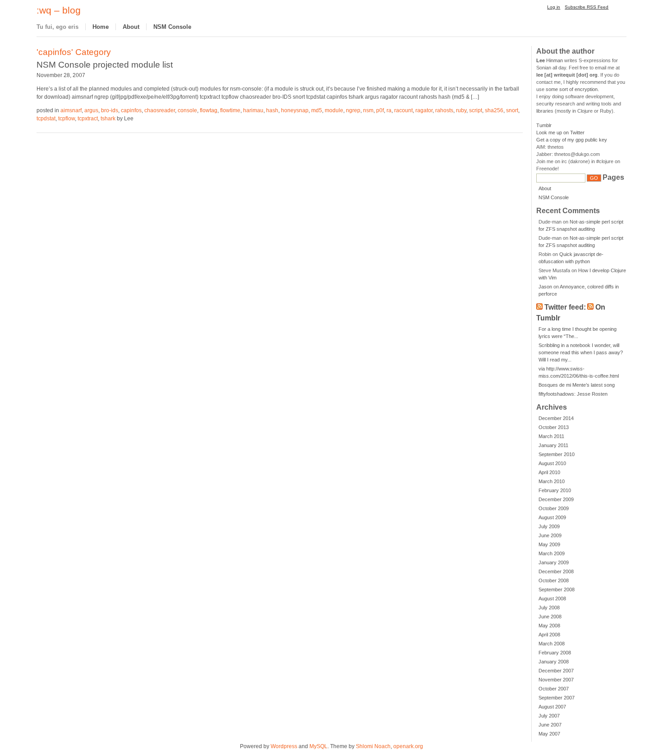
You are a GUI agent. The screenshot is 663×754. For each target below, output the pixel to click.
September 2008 (557, 589)
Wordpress (284, 746)
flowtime (230, 110)
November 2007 (556, 679)
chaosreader (159, 110)
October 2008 (554, 580)
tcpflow (66, 118)
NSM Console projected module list (105, 64)
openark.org (408, 746)
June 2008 (550, 616)
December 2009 (556, 499)
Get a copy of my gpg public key (571, 139)
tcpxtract (88, 118)
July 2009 (549, 526)
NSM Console (172, 26)
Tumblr (544, 125)
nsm (368, 110)
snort (512, 110)
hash (272, 110)
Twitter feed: (565, 307)
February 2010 (555, 490)
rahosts (444, 110)
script (475, 110)
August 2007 (552, 706)
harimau (253, 110)
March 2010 (552, 481)
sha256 (494, 110)
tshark (108, 118)
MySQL (318, 746)
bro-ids (109, 110)
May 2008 (549, 625)
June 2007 (550, 724)
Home (100, 26)
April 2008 (549, 634)
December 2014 (556, 418)
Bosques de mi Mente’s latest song (577, 385)
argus (91, 110)
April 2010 (549, 472)
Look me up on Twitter (560, 132)
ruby (461, 110)
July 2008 (549, 607)
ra (389, 110)
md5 (316, 110)
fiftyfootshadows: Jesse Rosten (573, 394)
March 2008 (552, 643)
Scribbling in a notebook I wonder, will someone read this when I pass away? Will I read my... (581, 352)
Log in (553, 7)
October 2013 (554, 427)
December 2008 (556, 571)
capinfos (131, 110)
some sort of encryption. (572, 89)
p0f (380, 110)
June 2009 (550, 535)
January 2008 (554, 661)
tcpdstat (46, 118)
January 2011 (553, 445)
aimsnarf (71, 110)
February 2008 (555, 652)
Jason (545, 286)
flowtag (208, 110)
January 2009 (554, 562)
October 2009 (554, 508)
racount (403, 110)
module (334, 110)
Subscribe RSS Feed (586, 7)
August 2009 (552, 517)
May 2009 (549, 544)
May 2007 (549, 733)
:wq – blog (59, 10)
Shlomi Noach (373, 746)
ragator (424, 110)
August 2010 (552, 463)
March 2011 (551, 436)
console (187, 110)
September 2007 (557, 697)
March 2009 (552, 553)
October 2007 (554, 688)
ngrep (353, 110)
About (131, 26)
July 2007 (549, 715)
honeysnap (294, 110)
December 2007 (556, 670)
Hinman (549, 60)
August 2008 (552, 598)
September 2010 (557, 454)
